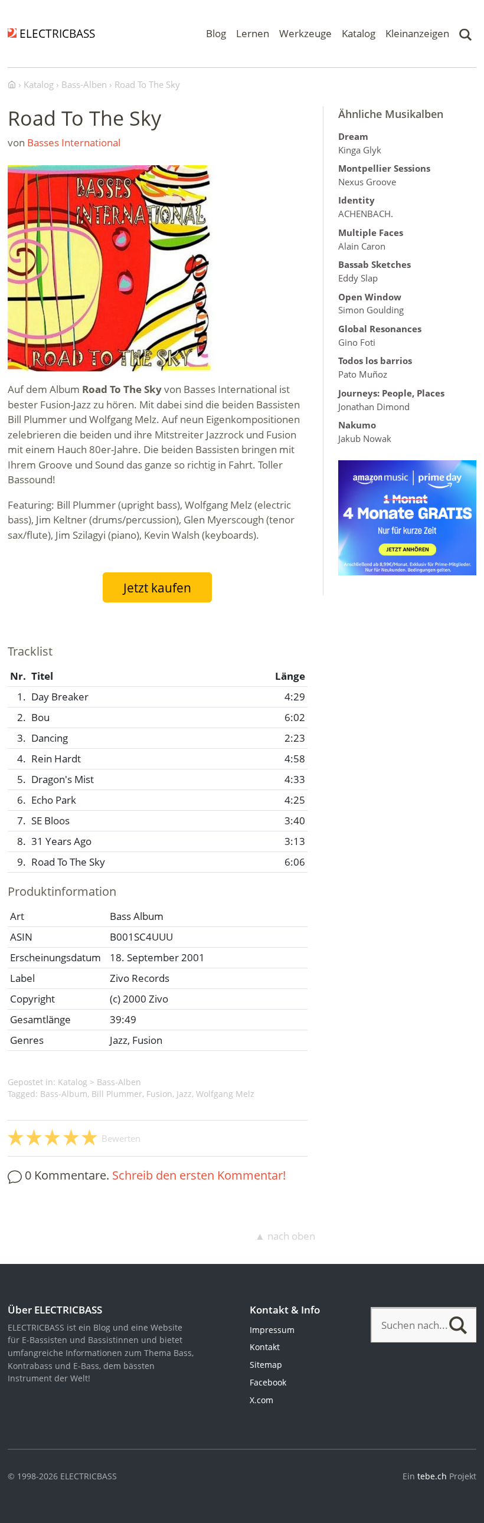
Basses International (73, 142)
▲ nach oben (285, 1236)
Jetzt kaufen (157, 587)
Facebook (268, 1382)
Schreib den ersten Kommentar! (199, 1175)
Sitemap (266, 1364)
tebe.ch (432, 1476)
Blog (216, 33)
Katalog (358, 33)
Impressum (272, 1329)
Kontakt (265, 1346)
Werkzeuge (305, 33)
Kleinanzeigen (417, 33)
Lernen (252, 33)
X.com (261, 1400)
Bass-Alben (119, 1082)
